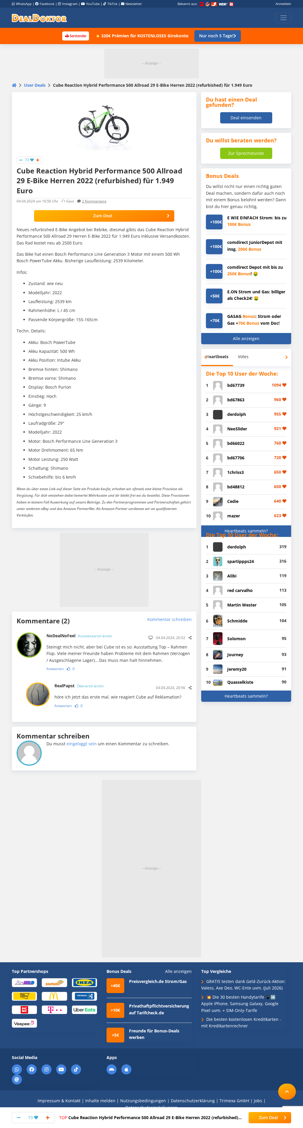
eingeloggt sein (82, 743)
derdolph (236, 414)
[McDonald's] (54, 995)
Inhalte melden (100, 1100)
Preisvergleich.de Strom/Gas (158, 981)
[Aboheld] (24, 982)
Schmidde (237, 621)
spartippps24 (240, 561)
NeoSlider (237, 429)
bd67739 (235, 385)
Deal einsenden (246, 117)
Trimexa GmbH (234, 1100)
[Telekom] (54, 1009)
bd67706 (235, 458)
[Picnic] (24, 1009)
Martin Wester (242, 605)
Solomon (236, 638)
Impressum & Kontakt (59, 1100)
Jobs (258, 1100)
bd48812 (235, 487)
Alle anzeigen (246, 338)
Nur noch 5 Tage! (216, 35)
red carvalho (240, 590)
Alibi (231, 576)
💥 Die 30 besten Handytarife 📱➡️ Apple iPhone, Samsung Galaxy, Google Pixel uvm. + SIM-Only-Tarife (239, 1003)
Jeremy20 (236, 669)
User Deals (35, 85)
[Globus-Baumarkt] (54, 982)
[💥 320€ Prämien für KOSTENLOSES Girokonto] (75, 35)
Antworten (55, 668)
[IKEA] (84, 982)
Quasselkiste (240, 682)
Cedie (232, 501)
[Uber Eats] (84, 1009)
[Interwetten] (24, 995)
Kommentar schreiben (169, 619)
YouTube (93, 3)
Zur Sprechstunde (246, 153)
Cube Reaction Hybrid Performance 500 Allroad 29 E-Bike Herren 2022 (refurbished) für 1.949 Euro (148, 1118)
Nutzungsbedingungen (143, 1100)
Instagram (70, 3)
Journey (235, 654)
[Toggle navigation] (283, 17)
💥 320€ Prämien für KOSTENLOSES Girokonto (141, 35)
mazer (233, 516)
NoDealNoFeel (79, 635)
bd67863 (235, 400)
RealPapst (79, 685)
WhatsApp (24, 3)
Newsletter (133, 3)
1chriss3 (235, 472)
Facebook (47, 3)
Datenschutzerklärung (193, 1100)
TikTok (112, 3)
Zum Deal (102, 215)
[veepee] (24, 1023)
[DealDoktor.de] (39, 17)
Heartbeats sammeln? (246, 531)
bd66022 (235, 443)
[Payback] (84, 995)
